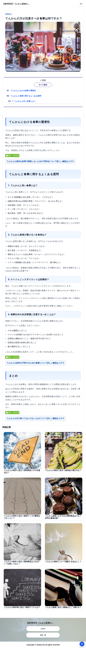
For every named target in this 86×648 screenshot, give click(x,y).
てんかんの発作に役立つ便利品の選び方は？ (63, 470)
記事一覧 (43, 635)
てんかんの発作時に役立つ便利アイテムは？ (22, 607)
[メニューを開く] (81, 3)
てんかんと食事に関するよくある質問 (26, 96)
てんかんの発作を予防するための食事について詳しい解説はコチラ (35, 363)
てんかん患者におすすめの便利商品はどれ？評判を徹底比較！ (63, 517)
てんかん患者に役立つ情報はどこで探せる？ (63, 607)
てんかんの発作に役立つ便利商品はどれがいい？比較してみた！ (22, 562)
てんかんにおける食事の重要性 (23, 90)
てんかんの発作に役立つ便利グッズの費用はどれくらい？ (22, 517)
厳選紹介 (8, 14)
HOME (43, 629)
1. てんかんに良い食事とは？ (24, 101)
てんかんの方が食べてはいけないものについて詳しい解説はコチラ (35, 418)
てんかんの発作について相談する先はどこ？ (63, 561)
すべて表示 (43, 85)
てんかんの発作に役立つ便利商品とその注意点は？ (22, 471)
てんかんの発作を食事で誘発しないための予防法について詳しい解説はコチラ (40, 161)
